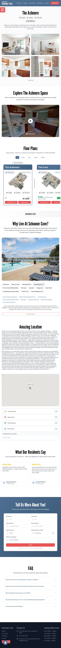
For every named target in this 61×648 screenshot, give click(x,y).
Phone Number (35, 523)
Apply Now (55, 3)
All (17, 157)
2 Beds (35, 157)
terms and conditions (39, 548)
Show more (30, 80)
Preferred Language (11, 537)
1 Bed (29, 157)
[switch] (30, 411)
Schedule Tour (11, 202)
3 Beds (42, 157)
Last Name (34, 516)
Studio (22, 157)
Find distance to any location (10, 433)
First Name (9, 516)
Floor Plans (32, 3)
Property (19, 3)
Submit (30, 545)
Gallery (25, 3)
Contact (46, 3)
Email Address (10, 523)
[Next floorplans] (58, 182)
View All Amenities (30, 314)
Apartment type (10, 530)
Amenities (40, 3)
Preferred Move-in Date (37, 530)
